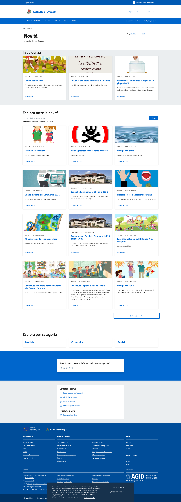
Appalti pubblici (61, 452)
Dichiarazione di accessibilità (100, 482)
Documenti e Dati (28, 458)
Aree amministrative (29, 446)
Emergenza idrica (125, 150)
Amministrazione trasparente (101, 475)
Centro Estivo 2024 (34, 80)
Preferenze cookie (89, 498)
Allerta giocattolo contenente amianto (89, 150)
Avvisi (128, 449)
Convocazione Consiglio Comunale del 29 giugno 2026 (90, 237)
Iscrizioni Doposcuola (35, 150)
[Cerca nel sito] (154, 11)
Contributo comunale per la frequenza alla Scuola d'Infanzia (43, 287)
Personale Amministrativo (31, 455)
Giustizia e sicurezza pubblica (100, 446)
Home (24, 28)
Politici (25, 452)
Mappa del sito (28, 498)
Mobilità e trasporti (97, 442)
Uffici (24, 449)
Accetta (118, 492)
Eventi (128, 464)
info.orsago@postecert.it (33, 487)
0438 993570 (29, 481)
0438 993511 (29, 478)
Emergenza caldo (125, 285)
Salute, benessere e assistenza (66, 455)
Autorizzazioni (61, 449)
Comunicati (129, 446)
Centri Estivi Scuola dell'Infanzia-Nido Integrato (135, 240)
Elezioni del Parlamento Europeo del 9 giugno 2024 (135, 82)
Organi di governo (28, 442)
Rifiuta (118, 487)
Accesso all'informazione (132, 21)
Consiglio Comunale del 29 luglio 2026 (89, 192)
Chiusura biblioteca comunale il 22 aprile (90, 80)
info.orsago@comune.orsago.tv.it (37, 484)
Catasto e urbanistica (63, 442)
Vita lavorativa (61, 461)
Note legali (95, 479)
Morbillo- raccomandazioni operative (134, 194)
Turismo (59, 458)
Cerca (154, 118)
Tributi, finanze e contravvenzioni (102, 452)
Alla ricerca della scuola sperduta (41, 239)
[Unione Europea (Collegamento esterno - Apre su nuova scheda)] (32, 430)
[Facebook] (136, 11)
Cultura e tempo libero (98, 455)
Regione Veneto (29, 2)
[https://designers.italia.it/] (142, 476)
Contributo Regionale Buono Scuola (88, 285)
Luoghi (128, 461)
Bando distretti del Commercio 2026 (42, 194)
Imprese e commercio (98, 458)
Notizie (128, 442)
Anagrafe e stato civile (64, 446)
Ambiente (95, 449)
